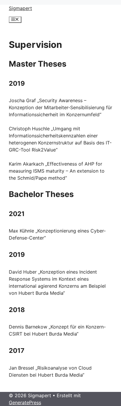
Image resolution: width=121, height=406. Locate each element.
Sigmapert (20, 8)
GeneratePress (25, 402)
